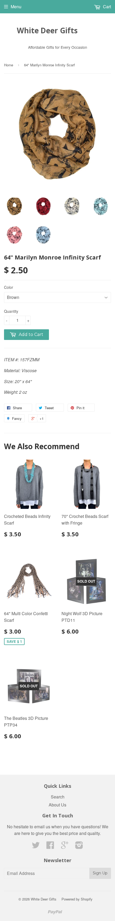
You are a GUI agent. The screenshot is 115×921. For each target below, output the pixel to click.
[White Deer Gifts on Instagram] (79, 846)
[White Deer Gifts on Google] (65, 846)
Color (8, 287)
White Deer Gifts (47, 30)
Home (8, 64)
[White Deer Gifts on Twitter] (36, 846)
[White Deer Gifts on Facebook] (50, 846)
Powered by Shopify (77, 899)
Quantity (11, 311)
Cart (106, 6)
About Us (57, 805)
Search (57, 797)
